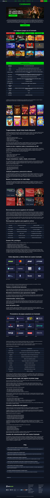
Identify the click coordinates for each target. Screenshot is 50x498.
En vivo (20, 33)
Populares (10, 33)
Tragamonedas (39, 33)
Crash (29, 33)
